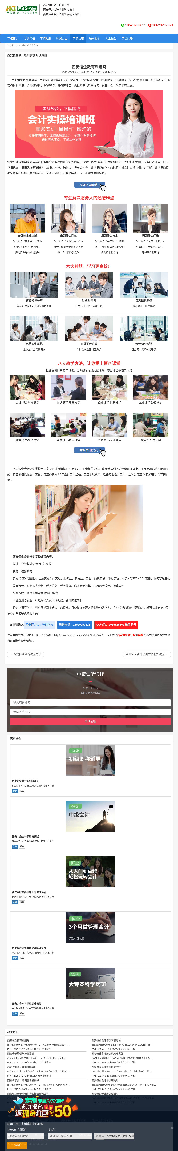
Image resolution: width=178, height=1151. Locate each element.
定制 (17, 1145)
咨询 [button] (15, 791)
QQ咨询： (116, 624)
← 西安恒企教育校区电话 (25, 654)
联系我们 (94, 38)
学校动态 (78, 38)
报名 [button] (22, 791)
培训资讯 (11, 45)
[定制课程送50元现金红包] (46, 1107)
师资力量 (61, 38)
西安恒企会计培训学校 (39, 624)
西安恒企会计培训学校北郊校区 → (147, 654)
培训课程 (29, 38)
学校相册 (45, 38)
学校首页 (12, 38)
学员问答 (127, 38)
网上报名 (110, 38)
